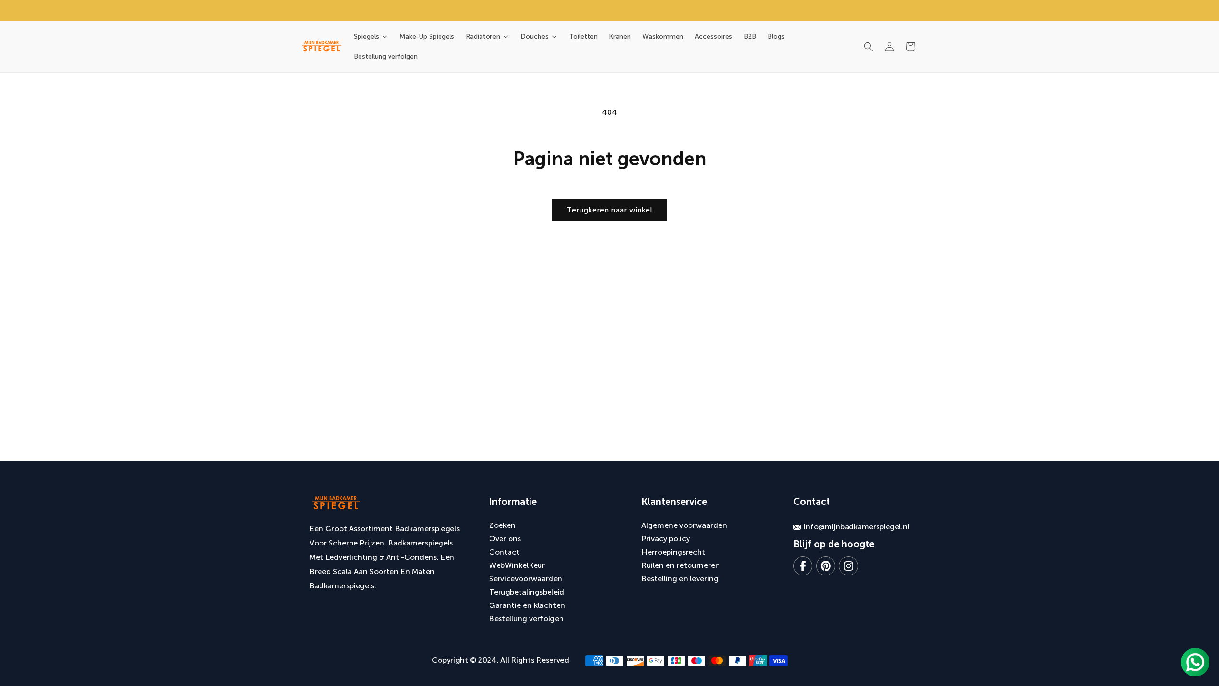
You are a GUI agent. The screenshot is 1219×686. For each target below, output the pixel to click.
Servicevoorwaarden (525, 578)
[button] (868, 46)
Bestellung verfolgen (526, 618)
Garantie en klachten (527, 605)
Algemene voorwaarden (684, 525)
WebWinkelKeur (517, 565)
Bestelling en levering (680, 578)
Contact (504, 551)
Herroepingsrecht (673, 551)
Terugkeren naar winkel (610, 210)
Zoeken (502, 525)
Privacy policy (665, 538)
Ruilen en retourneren (680, 565)
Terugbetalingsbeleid (526, 591)
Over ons (505, 538)
